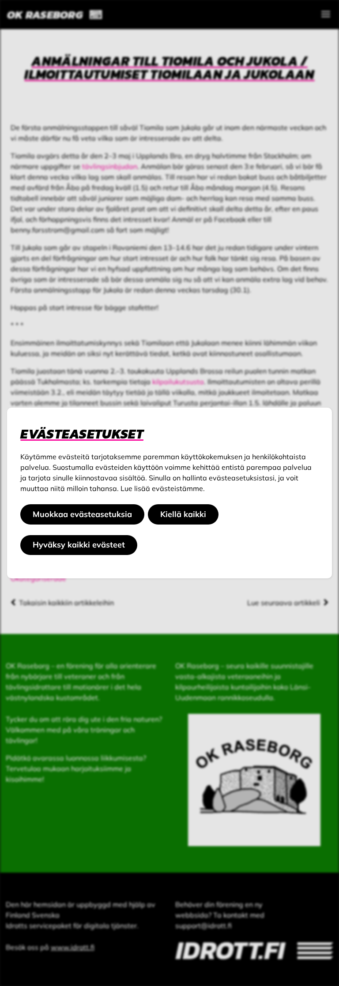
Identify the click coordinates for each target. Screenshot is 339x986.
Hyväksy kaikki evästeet (79, 545)
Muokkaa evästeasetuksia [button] (82, 514)
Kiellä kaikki (183, 514)
